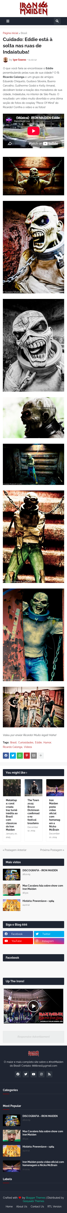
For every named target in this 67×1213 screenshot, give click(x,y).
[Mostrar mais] (41, 756)
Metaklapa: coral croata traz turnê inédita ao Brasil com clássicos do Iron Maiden (12, 815)
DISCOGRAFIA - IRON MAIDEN (40, 870)
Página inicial (10, 33)
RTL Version (54, 1206)
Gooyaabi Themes (33, 1201)
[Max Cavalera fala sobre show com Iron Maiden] (11, 890)
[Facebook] (6, 756)
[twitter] (26, 1074)
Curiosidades (25, 742)
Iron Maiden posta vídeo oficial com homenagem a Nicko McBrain (54, 815)
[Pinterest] (27, 756)
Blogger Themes (35, 1197)
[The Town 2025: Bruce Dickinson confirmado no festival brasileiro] (33, 787)
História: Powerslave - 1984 (38, 900)
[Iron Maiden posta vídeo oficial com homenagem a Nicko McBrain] (55, 787)
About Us (21, 1206)
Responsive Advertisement (34, 1036)
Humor (47, 742)
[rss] (49, 1074)
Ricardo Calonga (12, 747)
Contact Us (37, 1206)
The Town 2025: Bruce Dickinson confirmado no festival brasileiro (33, 811)
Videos (28, 747)
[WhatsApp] (20, 756)
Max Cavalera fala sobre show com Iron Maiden (43, 887)
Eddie (38, 742)
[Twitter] (13, 756)
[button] (8, 21)
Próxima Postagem (51, 850)
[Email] (34, 756)
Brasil (24, 33)
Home (9, 1206)
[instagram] (41, 1074)
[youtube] (34, 1074)
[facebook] (18, 1074)
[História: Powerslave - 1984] (11, 905)
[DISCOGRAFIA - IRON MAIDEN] (11, 874)
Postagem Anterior (15, 850)
